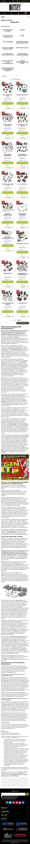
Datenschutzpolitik (23, 840)
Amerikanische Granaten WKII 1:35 (22, 274)
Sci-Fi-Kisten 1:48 (22, 184)
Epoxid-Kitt (19, 600)
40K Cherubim (8, 42)
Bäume (22, 30)
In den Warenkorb (7, 103)
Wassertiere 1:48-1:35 (22, 95)
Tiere (22, 36)
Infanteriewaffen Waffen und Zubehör (8, 69)
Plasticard (15, 630)
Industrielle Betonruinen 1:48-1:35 (8, 237)
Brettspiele (3, 451)
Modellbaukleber (11, 532)
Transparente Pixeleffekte (22, 214)
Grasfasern (15, 776)
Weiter (19, 320)
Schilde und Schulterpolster (7, 54)
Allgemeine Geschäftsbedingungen (10, 840)
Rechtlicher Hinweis (13, 841)
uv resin (26, 342)
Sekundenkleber (13, 424)
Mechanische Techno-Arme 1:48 (22, 155)
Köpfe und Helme (22, 48)
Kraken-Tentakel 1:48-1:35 (7, 125)
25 (15, 320)
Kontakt (3, 1)
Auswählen (9, 76)
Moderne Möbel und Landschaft (22, 42)
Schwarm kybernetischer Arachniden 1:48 (7, 215)
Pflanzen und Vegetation (8, 36)
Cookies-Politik (5, 841)
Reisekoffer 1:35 (7, 273)
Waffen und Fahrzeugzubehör (22, 55)
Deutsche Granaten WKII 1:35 (7, 303)
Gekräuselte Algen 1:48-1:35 (22, 125)
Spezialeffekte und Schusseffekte (7, 62)
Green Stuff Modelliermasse (18, 636)
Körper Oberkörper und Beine (22, 62)
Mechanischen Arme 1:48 (7, 184)
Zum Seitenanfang (22, 323)
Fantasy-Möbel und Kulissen (8, 48)
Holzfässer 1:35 (22, 303)
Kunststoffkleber (24, 424)
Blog (13, 1)
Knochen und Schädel (8, 30)
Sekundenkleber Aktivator (15, 774)
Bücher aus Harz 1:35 (22, 243)
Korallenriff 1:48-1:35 (8, 95)
